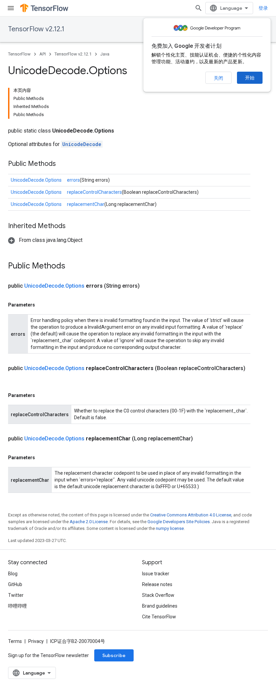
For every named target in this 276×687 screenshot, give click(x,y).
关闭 (218, 78)
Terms (15, 641)
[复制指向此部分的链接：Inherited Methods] (72, 226)
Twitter (16, 595)
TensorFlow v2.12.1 (36, 29)
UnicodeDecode (81, 144)
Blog (13, 573)
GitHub (15, 584)
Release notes (157, 584)
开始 (249, 78)
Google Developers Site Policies (178, 521)
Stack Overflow (158, 595)
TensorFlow (19, 54)
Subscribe (114, 655)
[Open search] (199, 8)
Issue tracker (155, 573)
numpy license (170, 528)
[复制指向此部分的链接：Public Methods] (62, 164)
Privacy (36, 641)
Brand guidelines (159, 606)
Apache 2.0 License (89, 521)
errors (73, 180)
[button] (45, 240)
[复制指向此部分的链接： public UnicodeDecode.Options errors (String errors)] (147, 286)
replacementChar (85, 204)
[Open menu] (11, 8)
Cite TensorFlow (159, 616)
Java (104, 54)
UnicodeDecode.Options (36, 180)
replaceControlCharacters (94, 192)
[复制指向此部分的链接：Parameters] (41, 305)
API (42, 54)
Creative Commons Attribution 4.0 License (190, 514)
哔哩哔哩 (17, 606)
